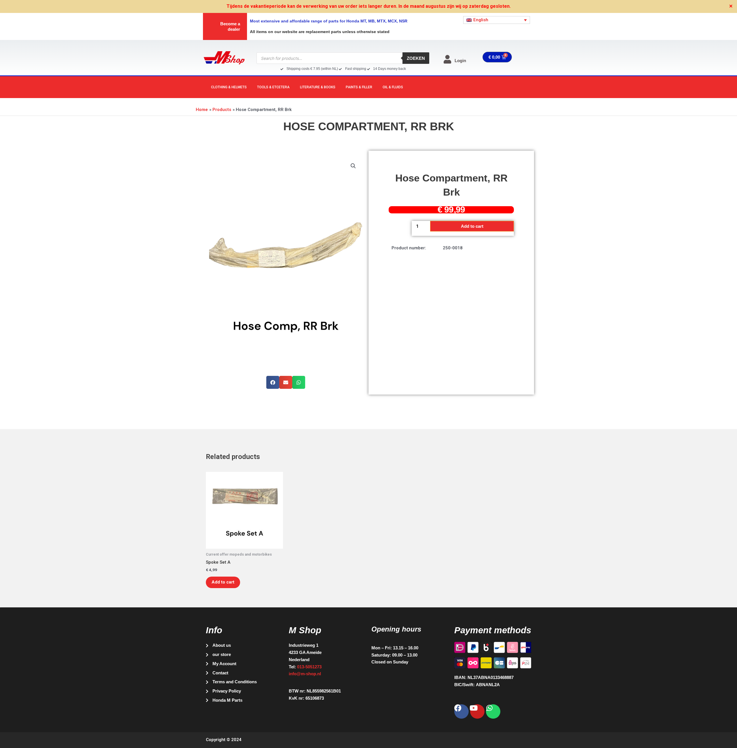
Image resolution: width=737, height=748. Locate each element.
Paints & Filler (359, 87)
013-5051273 (309, 666)
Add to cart (472, 226)
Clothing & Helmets (229, 87)
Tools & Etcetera (273, 87)
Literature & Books (317, 87)
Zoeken (416, 58)
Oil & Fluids (393, 87)
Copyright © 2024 (224, 739)
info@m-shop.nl (305, 673)
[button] (353, 166)
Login (460, 60)
